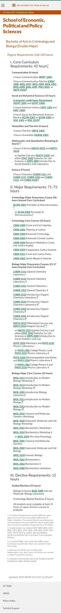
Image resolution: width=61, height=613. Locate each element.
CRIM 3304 (19, 243)
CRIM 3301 (19, 230)
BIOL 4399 (31, 87)
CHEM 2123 (30, 180)
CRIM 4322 (19, 258)
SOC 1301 (18, 120)
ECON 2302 (45, 117)
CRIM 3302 (19, 234)
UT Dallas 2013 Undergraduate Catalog (18, 12)
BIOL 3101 (19, 414)
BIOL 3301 (19, 441)
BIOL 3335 (23, 437)
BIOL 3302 (19, 448)
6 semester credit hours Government (32, 100)
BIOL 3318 (19, 455)
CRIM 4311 (19, 254)
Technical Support (11, 608)
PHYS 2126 (24, 360)
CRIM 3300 (19, 225)
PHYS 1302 (24, 365)
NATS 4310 (19, 90)
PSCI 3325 (44, 87)
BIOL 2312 (19, 406)
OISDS (6, 593)
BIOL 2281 (19, 392)
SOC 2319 (33, 120)
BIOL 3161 (19, 428)
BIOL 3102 (19, 421)
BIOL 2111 (19, 378)
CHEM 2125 (19, 302)
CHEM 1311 (40, 174)
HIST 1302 (19, 110)
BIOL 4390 (38, 84)
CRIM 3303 (19, 238)
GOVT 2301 (20, 103)
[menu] (3, 5)
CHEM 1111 (19, 177)
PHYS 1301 (24, 350)
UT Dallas (7, 586)
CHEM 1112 (19, 279)
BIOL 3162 (19, 432)
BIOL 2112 (19, 385)
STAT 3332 (27, 158)
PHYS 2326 (19, 357)
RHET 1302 (46, 77)
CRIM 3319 (19, 250)
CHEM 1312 (33, 177)
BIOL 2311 (19, 399)
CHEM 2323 (19, 309)
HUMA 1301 (41, 135)
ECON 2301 (29, 117)
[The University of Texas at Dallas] (30, 5)
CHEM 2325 (19, 316)
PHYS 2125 (48, 343)
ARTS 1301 (38, 131)
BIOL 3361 (19, 459)
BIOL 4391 (50, 84)
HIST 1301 (46, 107)
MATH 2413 (38, 148)
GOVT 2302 (38, 103)
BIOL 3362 (19, 464)
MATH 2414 (19, 326)
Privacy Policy (9, 601)
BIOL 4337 (25, 84)
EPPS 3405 (33, 161)
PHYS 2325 (19, 343)
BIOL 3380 (19, 468)
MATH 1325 (42, 155)
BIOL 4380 (37, 491)
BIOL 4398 (19, 87)
